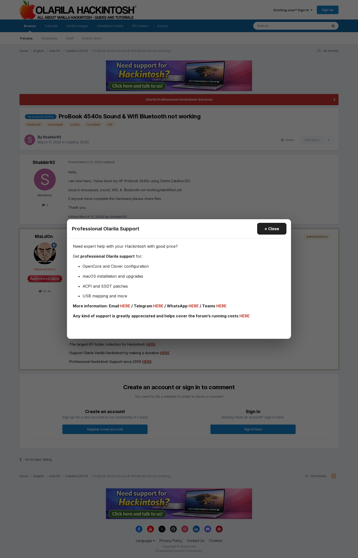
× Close (271, 228)
